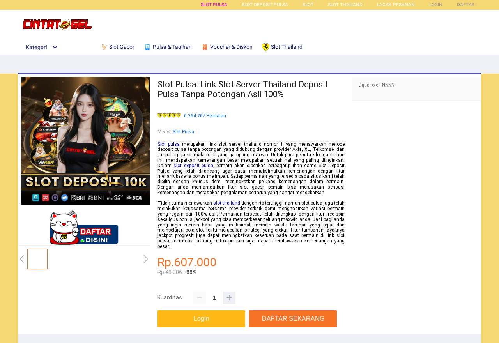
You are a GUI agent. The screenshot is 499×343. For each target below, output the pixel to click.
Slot (308, 4)
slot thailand (226, 203)
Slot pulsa (168, 144)
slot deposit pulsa (193, 165)
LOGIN (435, 4)
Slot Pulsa (214, 4)
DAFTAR (465, 4)
